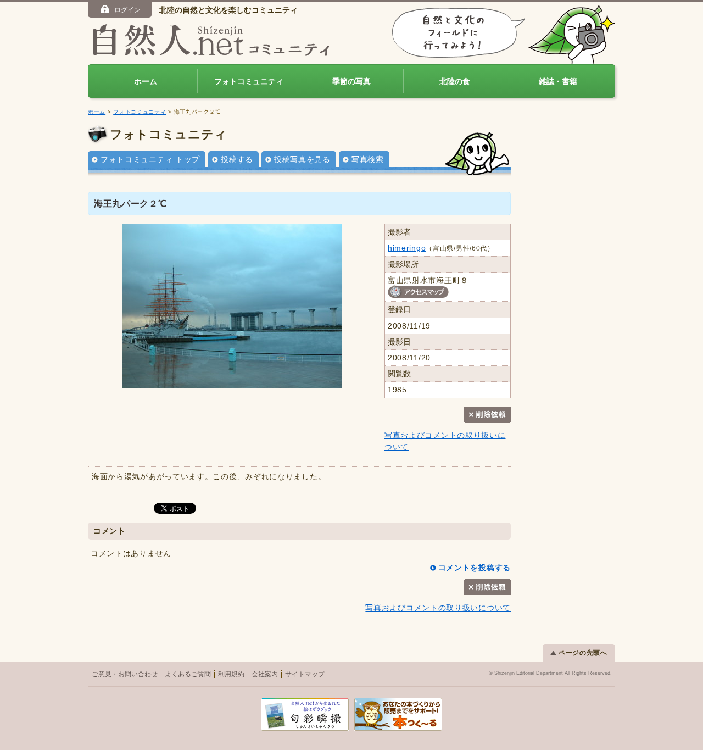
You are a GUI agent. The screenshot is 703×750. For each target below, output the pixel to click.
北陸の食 (454, 81)
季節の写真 (351, 81)
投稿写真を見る (302, 159)
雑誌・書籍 (558, 81)
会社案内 (265, 674)
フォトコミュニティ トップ (150, 159)
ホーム (145, 81)
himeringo (407, 247)
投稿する (237, 159)
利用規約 (231, 674)
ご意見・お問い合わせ (125, 674)
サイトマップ (305, 674)
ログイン (127, 10)
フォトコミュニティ (248, 81)
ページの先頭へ (583, 653)
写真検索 (368, 159)
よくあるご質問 (188, 674)
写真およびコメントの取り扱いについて (438, 607)
